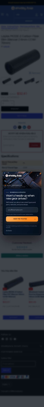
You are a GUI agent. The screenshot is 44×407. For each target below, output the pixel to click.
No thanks (9, 230)
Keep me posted (20, 219)
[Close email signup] (37, 175)
